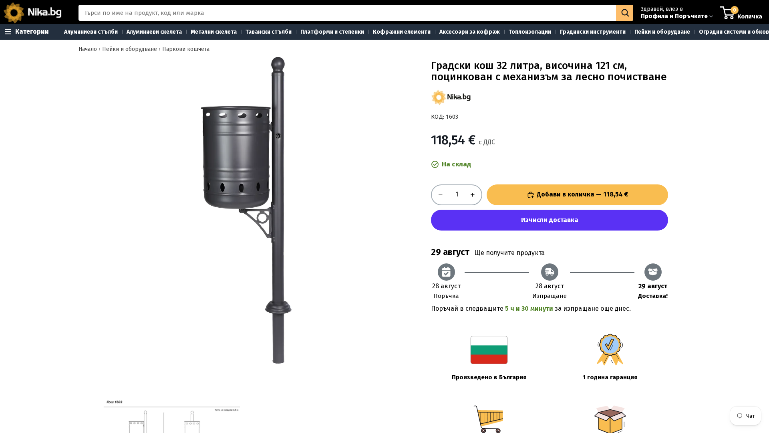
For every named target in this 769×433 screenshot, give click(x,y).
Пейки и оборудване (129, 49)
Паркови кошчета (185, 49)
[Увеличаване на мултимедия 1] (251, 210)
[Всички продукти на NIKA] (451, 97)
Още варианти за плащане (549, 220)
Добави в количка (582, 194)
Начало (88, 49)
